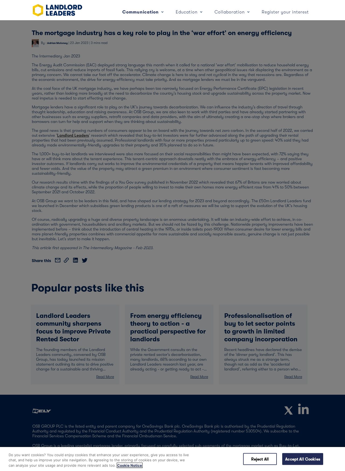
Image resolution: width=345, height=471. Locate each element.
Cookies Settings (220, 458)
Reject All (260, 458)
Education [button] (187, 12)
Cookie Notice (129, 465)
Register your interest (285, 12)
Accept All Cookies (302, 458)
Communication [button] (141, 12)
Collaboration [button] (230, 12)
